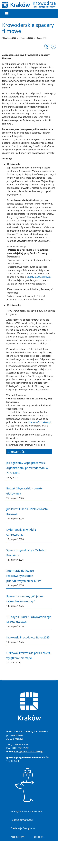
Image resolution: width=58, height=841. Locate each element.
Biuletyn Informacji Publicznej (26, 811)
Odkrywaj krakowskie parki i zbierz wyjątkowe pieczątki (28, 655)
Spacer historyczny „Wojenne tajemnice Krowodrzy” (24, 598)
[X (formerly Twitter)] (53, 46)
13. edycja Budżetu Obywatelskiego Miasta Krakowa (28, 619)
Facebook (38, 836)
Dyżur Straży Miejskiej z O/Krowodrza (21, 532)
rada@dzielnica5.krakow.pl (28, 751)
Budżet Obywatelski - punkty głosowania (24, 490)
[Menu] (6, 13)
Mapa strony (17, 836)
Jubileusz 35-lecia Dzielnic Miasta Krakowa (27, 511)
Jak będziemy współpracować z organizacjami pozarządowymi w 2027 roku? (27, 468)
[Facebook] (46, 46)
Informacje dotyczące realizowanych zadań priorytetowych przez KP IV (23, 576)
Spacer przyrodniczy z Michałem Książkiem (26, 552)
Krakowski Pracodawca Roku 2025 (28, 637)
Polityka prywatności (22, 819)
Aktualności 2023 (9, 38)
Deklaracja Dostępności (23, 828)
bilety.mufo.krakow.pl (39, 276)
